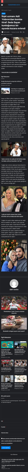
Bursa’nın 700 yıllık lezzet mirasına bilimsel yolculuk (20, 385)
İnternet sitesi (4, 432)
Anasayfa (5, 10)
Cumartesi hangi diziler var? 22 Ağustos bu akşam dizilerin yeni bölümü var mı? (6, 352)
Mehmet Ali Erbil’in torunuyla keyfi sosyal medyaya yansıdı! (20, 369)
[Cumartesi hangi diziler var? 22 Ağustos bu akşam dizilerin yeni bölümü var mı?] (7, 344)
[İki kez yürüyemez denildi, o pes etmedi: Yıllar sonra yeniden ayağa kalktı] (7, 378)
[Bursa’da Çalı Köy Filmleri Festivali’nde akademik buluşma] (21, 344)
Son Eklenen (14, 454)
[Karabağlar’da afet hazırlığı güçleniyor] (7, 363)
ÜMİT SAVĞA (6, 32)
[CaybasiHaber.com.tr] (14, 5)
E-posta (3, 427)
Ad (2, 421)
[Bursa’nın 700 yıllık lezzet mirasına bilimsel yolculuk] (21, 378)
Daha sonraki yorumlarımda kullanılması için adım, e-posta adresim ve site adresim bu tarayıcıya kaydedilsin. (13, 441)
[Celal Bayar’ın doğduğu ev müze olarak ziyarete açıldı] (5, 91)
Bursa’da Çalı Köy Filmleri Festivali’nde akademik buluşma (20, 351)
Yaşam (9, 10)
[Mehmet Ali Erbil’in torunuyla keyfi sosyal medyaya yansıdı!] (21, 363)
